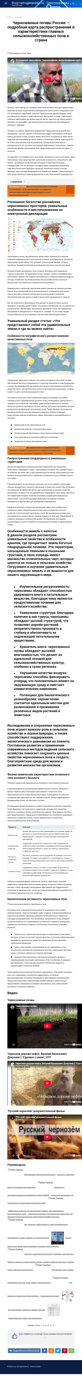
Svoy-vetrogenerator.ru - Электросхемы (40, 3)
